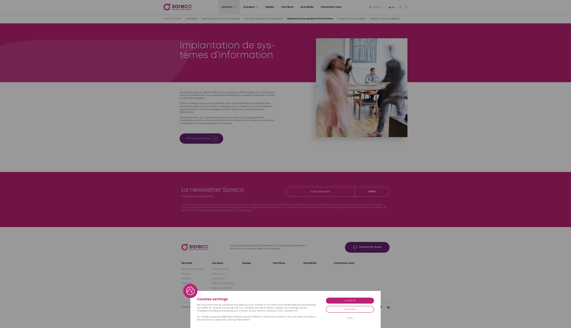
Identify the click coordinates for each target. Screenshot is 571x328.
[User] (400, 7)
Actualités (307, 7)
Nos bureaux (218, 274)
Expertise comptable (192, 269)
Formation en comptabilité (351, 19)
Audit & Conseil (172, 19)
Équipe (270, 7)
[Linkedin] (388, 307)
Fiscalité (185, 274)
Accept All (350, 300)
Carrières (287, 7)
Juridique (186, 279)
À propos (217, 263)
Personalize (350, 309)
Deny (350, 318)
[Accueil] (178, 7)
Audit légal (191, 19)
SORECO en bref (220, 269)
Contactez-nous (331, 7)
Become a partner (221, 288)
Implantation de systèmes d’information (310, 19)
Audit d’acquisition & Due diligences (220, 19)
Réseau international (223, 283)
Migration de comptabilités (384, 19)
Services (186, 263)
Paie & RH (186, 283)
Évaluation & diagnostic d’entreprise (263, 19)
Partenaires (218, 279)
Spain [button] (375, 7)
